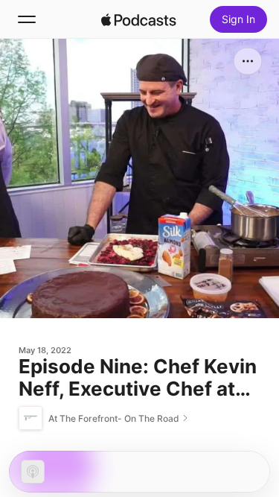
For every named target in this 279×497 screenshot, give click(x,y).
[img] (139, 19)
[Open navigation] (26, 19)
